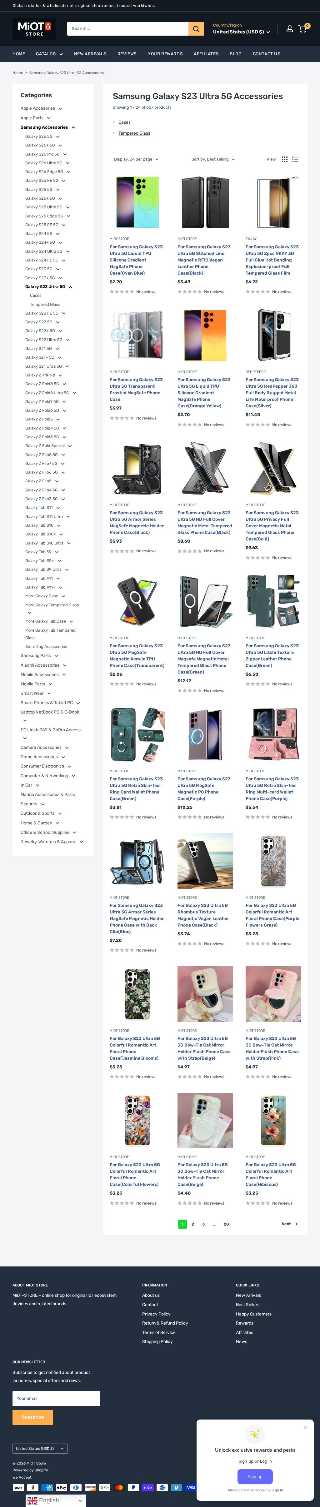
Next (286, 1223)
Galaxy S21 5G (39, 348)
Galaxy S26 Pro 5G (43, 154)
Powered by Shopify (30, 1470)
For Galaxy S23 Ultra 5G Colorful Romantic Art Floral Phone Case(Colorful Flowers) (135, 1174)
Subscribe (33, 1417)
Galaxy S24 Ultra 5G (44, 251)
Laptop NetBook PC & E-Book (50, 712)
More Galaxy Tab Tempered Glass (50, 634)
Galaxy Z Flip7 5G (41, 463)
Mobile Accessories (40, 674)
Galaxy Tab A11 (39, 578)
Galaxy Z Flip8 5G (42, 454)
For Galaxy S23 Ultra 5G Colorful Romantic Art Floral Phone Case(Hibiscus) (271, 1174)
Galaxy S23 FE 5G (42, 313)
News (241, 1341)
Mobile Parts (33, 684)
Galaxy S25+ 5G (40, 198)
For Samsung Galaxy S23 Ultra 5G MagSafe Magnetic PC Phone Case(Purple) (204, 788)
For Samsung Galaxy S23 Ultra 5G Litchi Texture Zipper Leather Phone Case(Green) (272, 655)
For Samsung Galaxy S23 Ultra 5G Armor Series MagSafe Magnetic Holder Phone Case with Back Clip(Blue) (137, 918)
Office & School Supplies (45, 832)
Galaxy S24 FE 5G (42, 260)
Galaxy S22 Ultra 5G (44, 339)
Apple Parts (32, 118)
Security (29, 804)
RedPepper (256, 372)
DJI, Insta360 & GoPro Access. (51, 730)
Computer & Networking (45, 775)
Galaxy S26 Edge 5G (44, 171)
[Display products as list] (295, 159)
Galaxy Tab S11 (39, 507)
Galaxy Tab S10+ (41, 534)
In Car (27, 785)
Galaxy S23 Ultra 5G (45, 286)
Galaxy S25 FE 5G (42, 224)
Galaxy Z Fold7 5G (42, 401)
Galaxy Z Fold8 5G (42, 383)
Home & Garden (37, 823)
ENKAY (251, 239)
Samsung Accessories (45, 127)
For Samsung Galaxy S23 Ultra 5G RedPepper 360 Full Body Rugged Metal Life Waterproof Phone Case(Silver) (272, 393)
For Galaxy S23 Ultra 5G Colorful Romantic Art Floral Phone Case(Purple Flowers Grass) (272, 915)
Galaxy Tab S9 (38, 552)
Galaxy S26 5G (39, 136)
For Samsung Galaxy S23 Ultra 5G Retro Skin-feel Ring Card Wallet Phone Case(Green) (136, 788)
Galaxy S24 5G (39, 233)
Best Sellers (247, 1304)
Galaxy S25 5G (39, 189)
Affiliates (206, 54)
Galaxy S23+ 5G (40, 278)
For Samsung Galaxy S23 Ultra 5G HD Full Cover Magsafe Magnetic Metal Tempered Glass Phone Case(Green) (204, 659)
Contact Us (267, 54)
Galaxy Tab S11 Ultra (44, 516)
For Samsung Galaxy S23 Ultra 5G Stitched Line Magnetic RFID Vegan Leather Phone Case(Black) (204, 260)
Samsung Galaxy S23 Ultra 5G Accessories (66, 73)
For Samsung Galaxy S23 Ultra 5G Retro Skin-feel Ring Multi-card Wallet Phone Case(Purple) (272, 788)
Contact (150, 1304)
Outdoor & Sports (38, 813)
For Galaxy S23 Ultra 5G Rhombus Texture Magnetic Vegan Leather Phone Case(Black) (203, 915)
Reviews (127, 54)
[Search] (196, 29)
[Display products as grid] (285, 159)
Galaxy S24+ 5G (40, 242)
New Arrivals (90, 54)
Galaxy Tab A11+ (40, 587)
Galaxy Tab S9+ (40, 560)
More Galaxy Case (42, 596)
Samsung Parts (36, 655)
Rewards (244, 1323)
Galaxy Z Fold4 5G (42, 428)
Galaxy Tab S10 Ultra (44, 543)
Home (18, 54)
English (48, 1500)
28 (226, 1224)
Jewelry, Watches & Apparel (49, 841)
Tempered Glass (45, 304)
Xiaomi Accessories (40, 665)
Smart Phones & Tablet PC (47, 702)
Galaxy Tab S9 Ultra (43, 569)
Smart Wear (33, 693)
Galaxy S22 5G (39, 322)
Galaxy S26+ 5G (40, 145)
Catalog (46, 54)
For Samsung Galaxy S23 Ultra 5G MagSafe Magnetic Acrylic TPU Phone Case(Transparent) (137, 655)
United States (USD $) (35, 1448)
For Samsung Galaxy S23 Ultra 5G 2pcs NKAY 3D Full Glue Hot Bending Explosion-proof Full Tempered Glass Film (272, 260)
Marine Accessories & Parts (48, 794)
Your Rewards (165, 54)
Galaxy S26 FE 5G (42, 180)
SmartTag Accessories (46, 646)
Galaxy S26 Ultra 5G (44, 163)
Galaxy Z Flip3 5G (42, 498)
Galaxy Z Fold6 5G (42, 410)
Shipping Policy (157, 1341)
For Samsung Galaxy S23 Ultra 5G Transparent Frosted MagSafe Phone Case (136, 389)
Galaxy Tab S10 (39, 525)
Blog (236, 54)
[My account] (290, 28)
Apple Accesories (38, 108)
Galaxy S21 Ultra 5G (44, 366)
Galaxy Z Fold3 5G (42, 437)
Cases (36, 295)
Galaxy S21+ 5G (40, 357)
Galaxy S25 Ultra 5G (44, 207)
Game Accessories (40, 756)
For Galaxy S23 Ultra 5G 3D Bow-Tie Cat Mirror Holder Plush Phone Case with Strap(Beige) (204, 1048)
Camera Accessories (41, 747)
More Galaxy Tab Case (46, 621)
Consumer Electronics (43, 766)
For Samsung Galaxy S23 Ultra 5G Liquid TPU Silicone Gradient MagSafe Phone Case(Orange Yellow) (204, 393)
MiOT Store (119, 239)
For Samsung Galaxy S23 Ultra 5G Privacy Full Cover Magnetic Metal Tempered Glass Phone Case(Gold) (272, 526)
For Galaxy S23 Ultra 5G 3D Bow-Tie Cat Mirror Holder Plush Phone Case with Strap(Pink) (272, 1048)
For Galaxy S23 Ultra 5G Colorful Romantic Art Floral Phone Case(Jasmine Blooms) (135, 1048)
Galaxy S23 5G (39, 268)
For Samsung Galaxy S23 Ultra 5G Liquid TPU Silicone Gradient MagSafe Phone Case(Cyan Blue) (136, 260)
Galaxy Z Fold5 (39, 419)
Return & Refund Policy (165, 1323)
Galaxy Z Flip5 (38, 481)
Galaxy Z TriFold (40, 375)
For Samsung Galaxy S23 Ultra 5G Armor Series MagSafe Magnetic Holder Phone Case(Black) (137, 522)
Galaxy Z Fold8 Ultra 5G (47, 392)
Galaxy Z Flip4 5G (42, 490)
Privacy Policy (156, 1314)
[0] (302, 28)
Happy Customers (254, 1314)
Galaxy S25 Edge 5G (44, 216)
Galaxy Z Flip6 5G (42, 472)
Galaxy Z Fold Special (45, 445)
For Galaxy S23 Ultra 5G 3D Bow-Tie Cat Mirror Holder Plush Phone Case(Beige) (203, 1174)
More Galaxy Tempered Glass (52, 605)
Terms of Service (159, 1332)
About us (151, 1295)
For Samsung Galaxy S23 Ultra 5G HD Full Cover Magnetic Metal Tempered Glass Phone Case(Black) (205, 522)
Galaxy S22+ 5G (40, 330)
